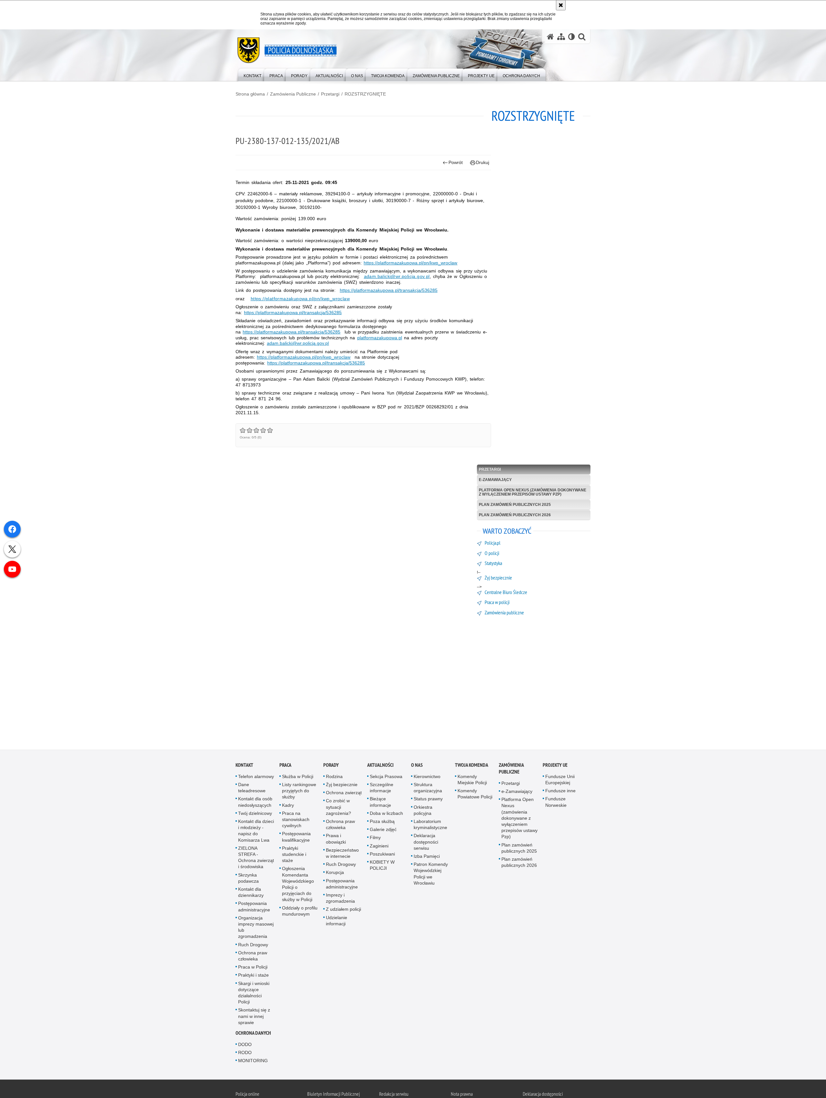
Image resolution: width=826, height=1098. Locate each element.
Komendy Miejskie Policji (472, 780)
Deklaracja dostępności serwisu (426, 842)
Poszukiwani (382, 854)
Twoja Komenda (471, 765)
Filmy (375, 838)
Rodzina (334, 777)
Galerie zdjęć (383, 830)
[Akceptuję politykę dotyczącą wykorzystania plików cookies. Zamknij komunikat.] (561, 5)
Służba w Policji (297, 777)
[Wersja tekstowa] (571, 37)
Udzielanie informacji (336, 921)
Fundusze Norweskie (556, 802)
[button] (581, 37)
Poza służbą (382, 822)
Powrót (455, 162)
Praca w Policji (252, 967)
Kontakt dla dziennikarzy (251, 892)
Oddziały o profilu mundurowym (299, 911)
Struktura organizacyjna (428, 788)
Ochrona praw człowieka (252, 956)
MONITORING (253, 1061)
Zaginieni (379, 846)
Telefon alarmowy (256, 777)
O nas (417, 765)
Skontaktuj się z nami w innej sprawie (254, 1016)
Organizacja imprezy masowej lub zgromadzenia (256, 928)
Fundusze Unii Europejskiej (560, 780)
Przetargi (330, 94)
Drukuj (482, 162)
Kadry (288, 805)
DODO (245, 1045)
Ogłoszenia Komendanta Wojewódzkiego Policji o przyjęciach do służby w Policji (298, 885)
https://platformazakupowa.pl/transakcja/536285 (389, 290)
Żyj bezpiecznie (342, 785)
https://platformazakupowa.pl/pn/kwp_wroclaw (300, 298)
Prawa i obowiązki (336, 839)
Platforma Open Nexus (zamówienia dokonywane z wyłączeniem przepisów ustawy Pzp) (532, 492)
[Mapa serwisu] (561, 37)
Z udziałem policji (343, 909)
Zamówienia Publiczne (293, 94)
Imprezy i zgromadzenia (340, 898)
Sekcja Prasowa (386, 777)
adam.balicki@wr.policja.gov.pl (397, 276)
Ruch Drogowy (253, 945)
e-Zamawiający (495, 479)
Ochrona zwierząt (344, 793)
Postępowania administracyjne (254, 907)
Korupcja (335, 873)
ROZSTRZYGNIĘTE (365, 94)
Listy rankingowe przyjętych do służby (299, 791)
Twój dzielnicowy (255, 813)
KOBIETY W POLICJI (382, 865)
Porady (331, 765)
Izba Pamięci (427, 856)
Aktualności (380, 765)
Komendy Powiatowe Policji (475, 794)
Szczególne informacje (381, 788)
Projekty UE (555, 765)
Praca (285, 765)
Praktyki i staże (253, 975)
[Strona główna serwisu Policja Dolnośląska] (550, 37)
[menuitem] (252, 74)
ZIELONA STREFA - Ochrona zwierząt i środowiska (256, 858)
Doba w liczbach (386, 813)
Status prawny (428, 799)
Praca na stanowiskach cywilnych (295, 820)
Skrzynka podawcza (248, 878)
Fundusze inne (560, 791)
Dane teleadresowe (252, 788)
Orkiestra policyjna (423, 810)
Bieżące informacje (380, 802)
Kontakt (244, 765)
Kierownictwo (427, 777)
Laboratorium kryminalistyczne (430, 825)
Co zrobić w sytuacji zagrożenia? (338, 807)
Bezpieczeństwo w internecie (342, 853)
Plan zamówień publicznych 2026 (515, 515)
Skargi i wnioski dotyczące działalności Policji (253, 993)
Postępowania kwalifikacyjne (296, 837)
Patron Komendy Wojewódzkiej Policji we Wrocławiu (431, 874)
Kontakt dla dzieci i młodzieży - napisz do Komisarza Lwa (256, 831)
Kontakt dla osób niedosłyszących (255, 802)
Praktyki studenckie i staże (294, 855)
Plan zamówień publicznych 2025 (515, 504)
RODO (245, 1053)
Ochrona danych (253, 1033)
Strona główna (250, 94)
